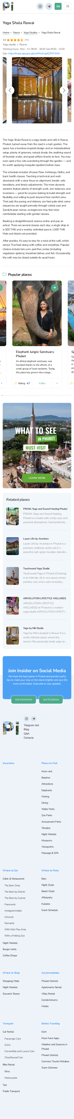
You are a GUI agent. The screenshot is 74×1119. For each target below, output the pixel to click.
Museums (46, 840)
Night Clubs (47, 885)
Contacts (29, 738)
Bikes (7, 1071)
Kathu (42, 383)
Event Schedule (49, 910)
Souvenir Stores (11, 993)
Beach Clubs (48, 891)
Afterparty (46, 897)
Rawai (16, 32)
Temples (45, 828)
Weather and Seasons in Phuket (54, 1047)
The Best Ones (12, 885)
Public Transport (11, 1091)
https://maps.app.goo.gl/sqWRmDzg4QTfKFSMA (34, 53)
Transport (8, 1023)
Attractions (47, 784)
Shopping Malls (11, 981)
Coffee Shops (10, 955)
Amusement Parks (51, 821)
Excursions (8, 763)
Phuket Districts (49, 981)
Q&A (26, 733)
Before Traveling (50, 1023)
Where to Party (50, 870)
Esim (44, 1031)
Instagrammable (13, 910)
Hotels (45, 1006)
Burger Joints (10, 949)
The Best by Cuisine (14, 898)
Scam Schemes (49, 1067)
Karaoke (45, 904)
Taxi (5, 1085)
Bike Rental (9, 1064)
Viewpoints (47, 846)
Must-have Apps (50, 1038)
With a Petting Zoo (14, 935)
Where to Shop (11, 973)
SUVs (7, 1045)
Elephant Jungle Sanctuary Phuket (35, 353)
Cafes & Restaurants (13, 878)
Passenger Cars (12, 1038)
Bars (43, 878)
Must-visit (46, 771)
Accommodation (50, 973)
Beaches (45, 777)
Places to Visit (49, 763)
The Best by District (14, 891)
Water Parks (48, 809)
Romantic (9, 923)
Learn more (37, 478)
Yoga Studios (30, 32)
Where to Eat (10, 870)
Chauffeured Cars (13, 1057)
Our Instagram (23, 699)
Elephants (46, 790)
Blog (26, 729)
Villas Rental (48, 993)
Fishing (45, 796)
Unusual (8, 917)
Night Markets (48, 834)
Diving (44, 803)
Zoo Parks (46, 815)
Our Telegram (51, 699)
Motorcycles (10, 1078)
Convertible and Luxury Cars (19, 1051)
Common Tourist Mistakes (55, 1061)
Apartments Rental (51, 987)
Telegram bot (31, 725)
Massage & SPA (50, 853)
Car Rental (8, 1031)
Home (6, 32)
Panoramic (10, 904)
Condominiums (49, 1000)
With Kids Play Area (15, 929)
